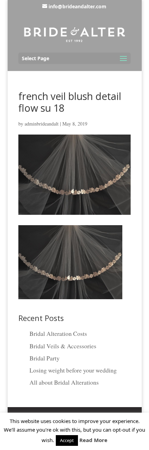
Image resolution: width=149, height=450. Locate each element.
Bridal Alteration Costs (58, 333)
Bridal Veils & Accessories (62, 346)
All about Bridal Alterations (64, 382)
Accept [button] (67, 440)
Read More (93, 440)
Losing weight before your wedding (73, 370)
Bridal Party (44, 358)
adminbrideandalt (42, 123)
